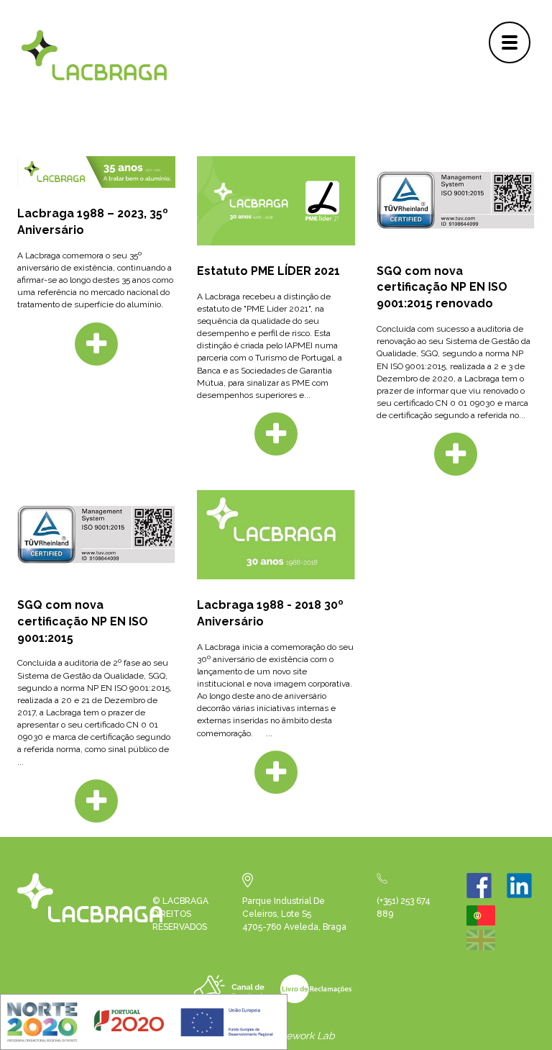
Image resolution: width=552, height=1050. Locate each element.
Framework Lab (298, 1035)
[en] (484, 948)
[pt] (484, 923)
